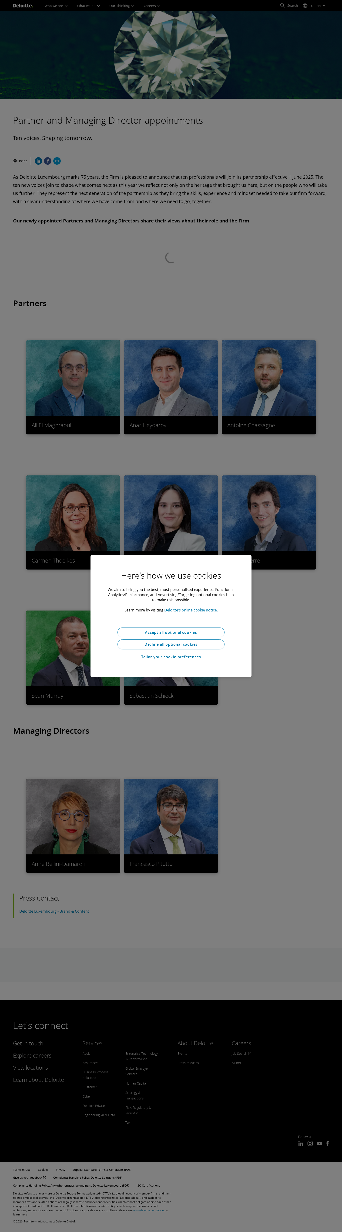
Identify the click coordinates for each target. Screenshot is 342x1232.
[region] (171, 616)
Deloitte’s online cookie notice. (191, 609)
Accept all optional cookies (171, 632)
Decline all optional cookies (171, 644)
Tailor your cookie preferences (171, 656)
